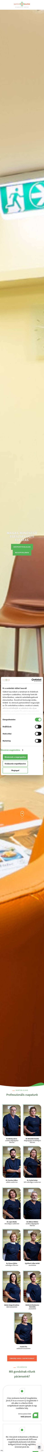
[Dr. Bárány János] (12, 1120)
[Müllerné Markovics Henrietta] (32, 1286)
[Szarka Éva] (23, 1328)
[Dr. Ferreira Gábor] (12, 1162)
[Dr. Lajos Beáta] (12, 1203)
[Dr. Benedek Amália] (32, 1120)
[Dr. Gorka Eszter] (32, 1162)
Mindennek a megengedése (15, 757)
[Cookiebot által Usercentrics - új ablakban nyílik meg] (31, 680)
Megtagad (15, 770)
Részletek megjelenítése (10, 750)
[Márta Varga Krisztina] (12, 1286)
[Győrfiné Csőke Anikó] (32, 1245)
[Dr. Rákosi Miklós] (32, 1203)
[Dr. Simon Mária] (12, 1245)
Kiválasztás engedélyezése (15, 764)
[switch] (38, 726)
